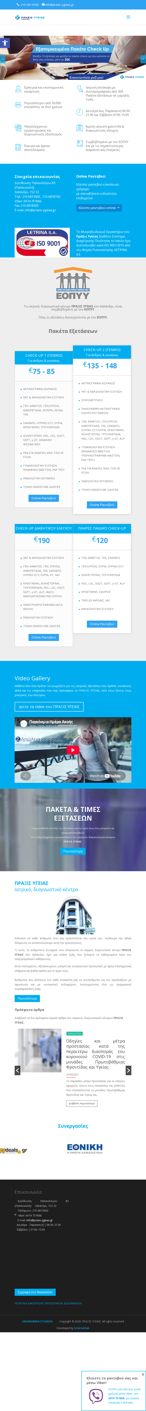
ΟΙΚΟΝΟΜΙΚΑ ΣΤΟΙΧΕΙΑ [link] (37, 1321)
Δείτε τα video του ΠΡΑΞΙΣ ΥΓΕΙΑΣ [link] (49, 706)
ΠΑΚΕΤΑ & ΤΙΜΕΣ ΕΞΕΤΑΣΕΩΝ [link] (73, 814)
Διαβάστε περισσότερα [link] (82, 1082)
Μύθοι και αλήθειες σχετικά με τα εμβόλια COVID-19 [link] (95, 1043)
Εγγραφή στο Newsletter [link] (35, 1292)
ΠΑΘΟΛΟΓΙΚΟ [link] (74, 1033)
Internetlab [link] (81, 1328)
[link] (5, 43)
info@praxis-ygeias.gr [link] (39, 1220)
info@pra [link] (31, 210)
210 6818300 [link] (30, 205)
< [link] (3, 59)
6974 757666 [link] (32, 201)
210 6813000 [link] (31, 197)
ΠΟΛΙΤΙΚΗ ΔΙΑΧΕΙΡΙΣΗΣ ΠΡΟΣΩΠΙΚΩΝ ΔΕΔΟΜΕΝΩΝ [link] (48, 1303)
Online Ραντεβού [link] (44, 498)
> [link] (143, 59)
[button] (17, 1070)
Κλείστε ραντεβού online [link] (97, 208)
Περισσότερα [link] (73, 851)
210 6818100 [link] (51, 197)
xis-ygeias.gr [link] (47, 210)
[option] (73, 1060)
